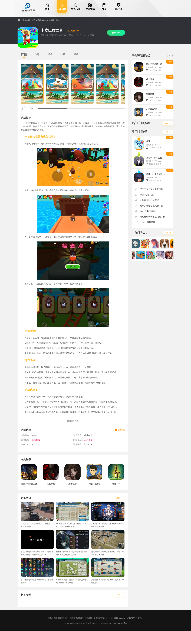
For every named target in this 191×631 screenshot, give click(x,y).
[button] (23, 108)
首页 (33, 20)
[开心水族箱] (140, 243)
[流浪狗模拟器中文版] (160, 243)
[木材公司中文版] (136, 255)
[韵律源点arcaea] (155, 255)
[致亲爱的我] (150, 243)
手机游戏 (41, 20)
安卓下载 (116, 33)
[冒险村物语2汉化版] (146, 255)
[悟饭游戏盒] (170, 243)
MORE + (119, 498)
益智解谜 (50, 20)
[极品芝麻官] (165, 255)
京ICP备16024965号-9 (117, 623)
